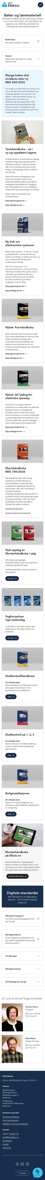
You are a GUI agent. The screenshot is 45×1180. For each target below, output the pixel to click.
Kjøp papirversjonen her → (16, 201)
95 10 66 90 (32, 1016)
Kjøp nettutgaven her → (14, 205)
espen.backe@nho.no (34, 1045)
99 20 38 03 (32, 1048)
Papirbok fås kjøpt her (14, 509)
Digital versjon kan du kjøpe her (18, 513)
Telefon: (11, 1134)
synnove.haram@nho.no (34, 1014)
